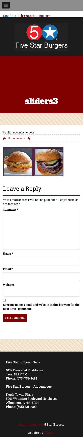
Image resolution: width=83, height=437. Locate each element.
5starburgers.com (31, 424)
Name (8, 253)
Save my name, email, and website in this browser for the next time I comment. (41, 307)
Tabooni (49, 433)
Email (8, 269)
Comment (10, 209)
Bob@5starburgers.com (34, 16)
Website (8, 285)
